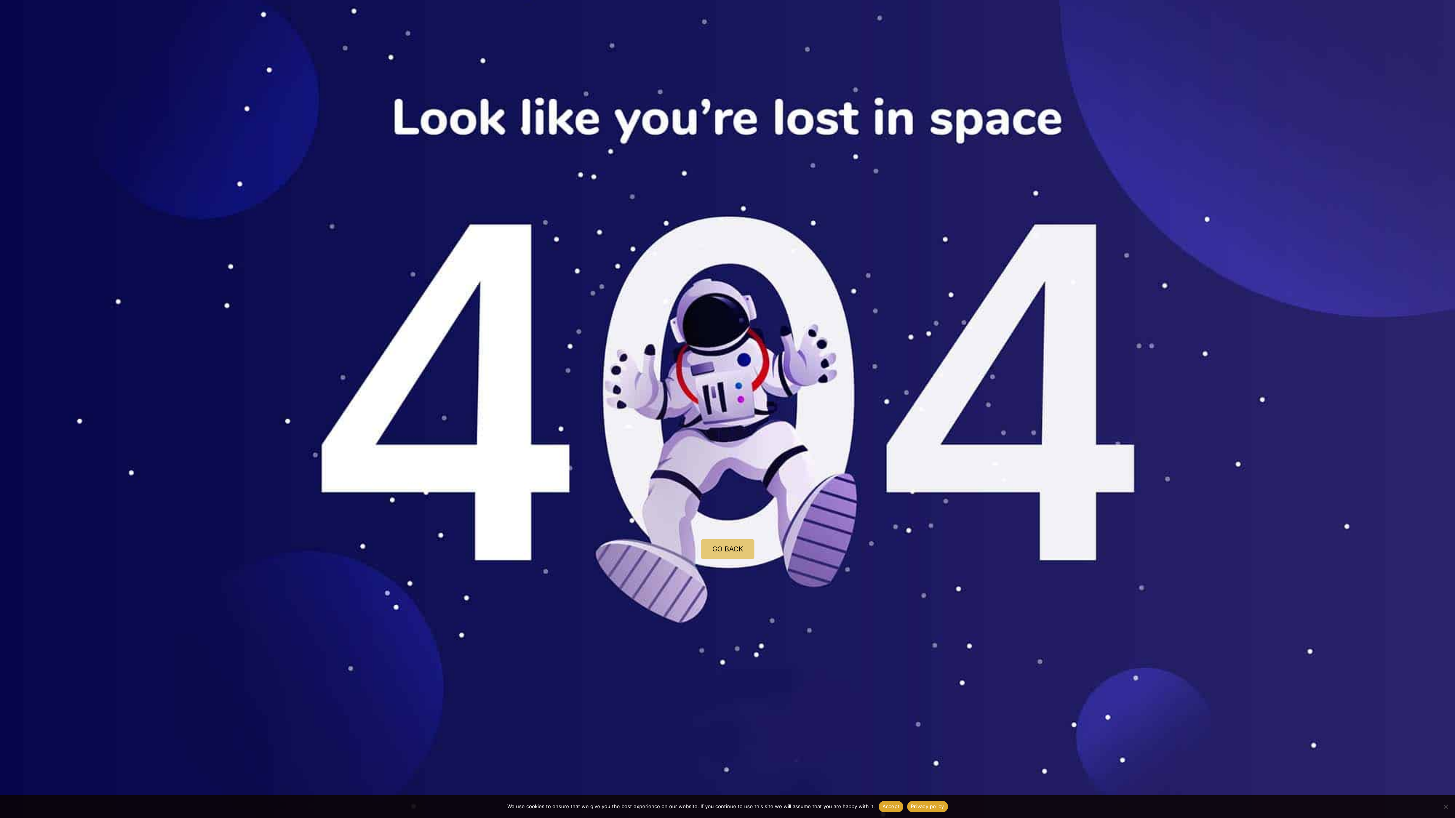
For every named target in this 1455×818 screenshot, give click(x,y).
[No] (1445, 806)
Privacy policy (927, 806)
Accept (891, 806)
